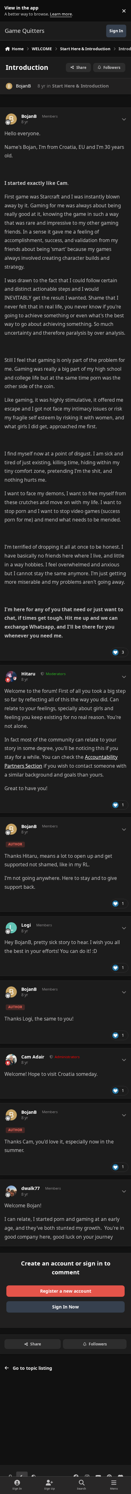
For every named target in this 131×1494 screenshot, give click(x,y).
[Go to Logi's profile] (11, 927)
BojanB (23, 86)
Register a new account (65, 1291)
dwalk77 (30, 1188)
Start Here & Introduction (80, 86)
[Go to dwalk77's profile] (11, 1191)
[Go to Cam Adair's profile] (11, 1059)
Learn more (12, 11)
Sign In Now (65, 1307)
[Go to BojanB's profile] (9, 86)
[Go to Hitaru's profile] (11, 676)
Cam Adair (32, 1057)
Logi (26, 925)
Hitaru (28, 674)
